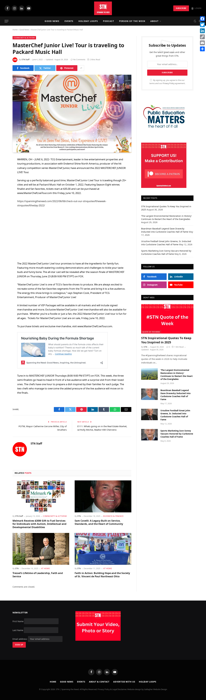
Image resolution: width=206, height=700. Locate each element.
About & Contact (99, 681)
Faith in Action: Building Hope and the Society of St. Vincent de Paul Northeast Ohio (102, 575)
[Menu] (6, 21)
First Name (18, 621)
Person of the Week (132, 21)
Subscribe (181, 8)
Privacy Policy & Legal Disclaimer (112, 689)
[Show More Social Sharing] (81, 68)
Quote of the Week (151, 332)
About (154, 21)
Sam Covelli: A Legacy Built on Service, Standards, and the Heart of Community (99, 522)
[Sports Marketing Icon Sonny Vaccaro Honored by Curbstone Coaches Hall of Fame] (149, 434)
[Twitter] (5, 175)
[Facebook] (5, 167)
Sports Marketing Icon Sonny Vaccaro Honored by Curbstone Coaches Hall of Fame (176, 433)
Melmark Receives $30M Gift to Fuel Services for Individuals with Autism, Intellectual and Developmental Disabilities (39, 524)
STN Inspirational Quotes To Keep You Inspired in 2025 (166, 340)
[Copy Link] (202, 37)
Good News (52, 21)
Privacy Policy (168, 83)
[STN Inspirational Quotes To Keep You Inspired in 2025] (167, 319)
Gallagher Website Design (155, 689)
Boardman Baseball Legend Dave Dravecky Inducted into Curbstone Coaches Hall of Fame (175, 395)
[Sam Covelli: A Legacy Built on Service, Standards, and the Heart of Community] (103, 496)
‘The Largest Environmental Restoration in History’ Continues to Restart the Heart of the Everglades (176, 374)
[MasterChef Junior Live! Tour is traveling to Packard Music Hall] (72, 113)
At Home (45, 568)
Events (69, 21)
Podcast (108, 21)
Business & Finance (113, 516)
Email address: (20, 639)
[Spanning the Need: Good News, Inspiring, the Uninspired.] (103, 8)
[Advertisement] (72, 234)
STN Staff (25, 59)
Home (15, 29)
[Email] (5, 198)
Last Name (18, 630)
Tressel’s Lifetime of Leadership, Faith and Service (38, 575)
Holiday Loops (88, 21)
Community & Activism (24, 38)
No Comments (79, 59)
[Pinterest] (5, 190)
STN (79, 516)
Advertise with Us (124, 681)
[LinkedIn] (5, 183)
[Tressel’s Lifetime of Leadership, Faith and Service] (41, 549)
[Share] (202, 49)
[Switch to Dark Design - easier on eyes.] (195, 21)
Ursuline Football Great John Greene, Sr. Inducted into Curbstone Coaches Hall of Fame (175, 415)
